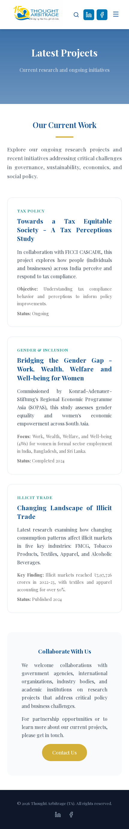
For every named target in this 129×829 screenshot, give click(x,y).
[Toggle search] (76, 15)
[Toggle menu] (115, 15)
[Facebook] (102, 14)
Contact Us (64, 752)
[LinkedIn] (88, 14)
